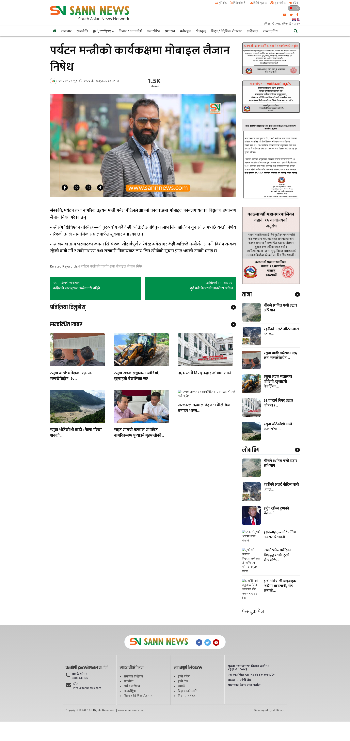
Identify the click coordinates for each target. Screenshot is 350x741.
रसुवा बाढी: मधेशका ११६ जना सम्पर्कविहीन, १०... (72, 376)
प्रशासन (170, 31)
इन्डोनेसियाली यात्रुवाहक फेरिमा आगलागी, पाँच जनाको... (280, 586)
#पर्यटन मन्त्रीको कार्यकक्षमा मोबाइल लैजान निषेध (110, 266)
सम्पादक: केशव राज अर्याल (244, 685)
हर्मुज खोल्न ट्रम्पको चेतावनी (276, 511)
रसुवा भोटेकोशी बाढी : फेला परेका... (278, 427)
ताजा (247, 294)
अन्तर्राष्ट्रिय (153, 31)
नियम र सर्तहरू (186, 696)
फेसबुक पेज (253, 611)
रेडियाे (295, 2)
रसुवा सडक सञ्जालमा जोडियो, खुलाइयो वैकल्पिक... (278, 381)
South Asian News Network (103, 18)
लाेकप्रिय (251, 450)
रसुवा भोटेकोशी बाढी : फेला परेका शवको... (76, 433)
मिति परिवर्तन (239, 2)
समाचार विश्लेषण (133, 676)
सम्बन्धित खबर (66, 324)
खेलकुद (201, 31)
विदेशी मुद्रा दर (260, 2)
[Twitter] (207, 642)
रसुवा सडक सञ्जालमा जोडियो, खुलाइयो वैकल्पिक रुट (136, 376)
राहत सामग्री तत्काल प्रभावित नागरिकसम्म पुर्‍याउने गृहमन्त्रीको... (139, 433)
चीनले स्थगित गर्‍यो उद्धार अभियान (280, 308)
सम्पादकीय (270, 31)
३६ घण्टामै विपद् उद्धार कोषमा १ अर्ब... (206, 373)
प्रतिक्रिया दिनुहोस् (67, 307)
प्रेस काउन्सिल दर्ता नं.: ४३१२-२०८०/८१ (251, 674)
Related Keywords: (64, 266)
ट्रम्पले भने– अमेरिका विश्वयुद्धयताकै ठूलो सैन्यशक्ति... (277, 555)
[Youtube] (216, 642)
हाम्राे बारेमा (184, 676)
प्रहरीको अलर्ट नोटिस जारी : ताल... (281, 332)
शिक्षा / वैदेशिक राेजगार (226, 31)
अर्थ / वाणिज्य (102, 32)
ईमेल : (76, 684)
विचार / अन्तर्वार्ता (130, 31)
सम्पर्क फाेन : (79, 674)
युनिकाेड (222, 2)
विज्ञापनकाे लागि (187, 691)
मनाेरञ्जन (185, 31)
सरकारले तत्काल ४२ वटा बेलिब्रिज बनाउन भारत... (204, 408)
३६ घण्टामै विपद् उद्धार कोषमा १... (278, 403)
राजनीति (82, 31)
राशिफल (252, 31)
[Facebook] (199, 642)
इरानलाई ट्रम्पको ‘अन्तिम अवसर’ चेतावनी (280, 535)
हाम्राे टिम (183, 681)
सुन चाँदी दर (280, 2)
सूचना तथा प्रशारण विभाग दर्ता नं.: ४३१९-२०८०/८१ (248, 668)
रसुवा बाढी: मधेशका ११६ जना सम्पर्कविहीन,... (280, 355)
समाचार (66, 31)
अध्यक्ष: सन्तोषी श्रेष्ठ (239, 680)
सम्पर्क (181, 686)
